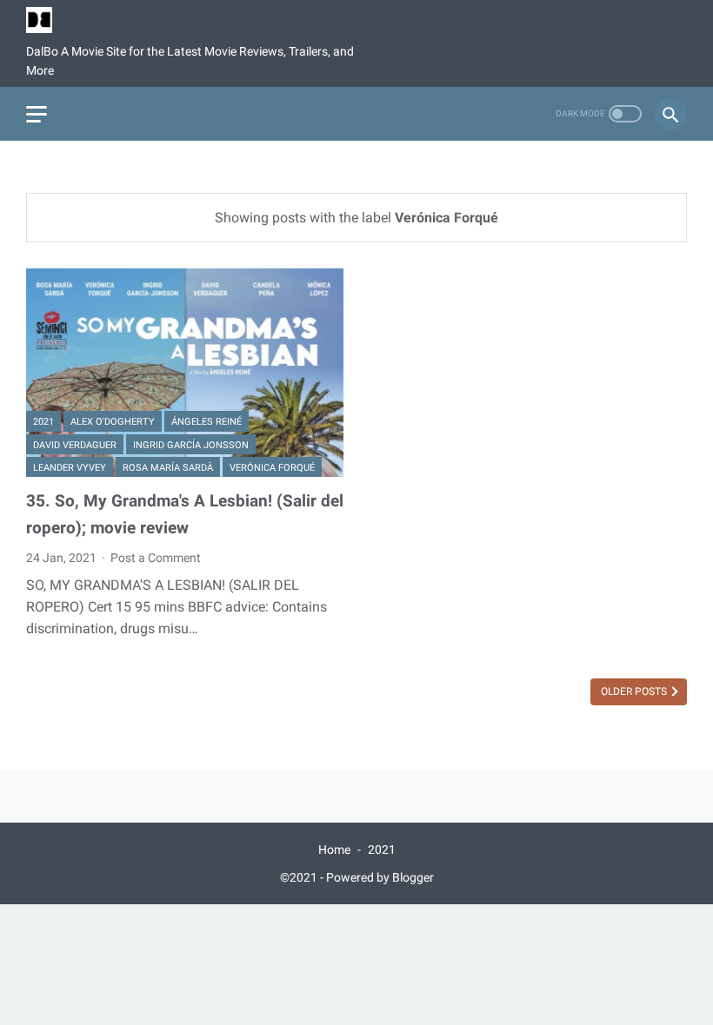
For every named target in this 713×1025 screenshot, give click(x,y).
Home (334, 849)
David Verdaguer (75, 445)
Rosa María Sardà (168, 467)
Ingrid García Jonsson (191, 445)
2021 (43, 421)
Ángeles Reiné (206, 421)
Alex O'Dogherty (112, 421)
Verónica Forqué (272, 467)
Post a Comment (155, 558)
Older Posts (635, 691)
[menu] (36, 114)
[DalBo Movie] (50, 20)
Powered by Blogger (380, 877)
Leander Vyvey (69, 467)
